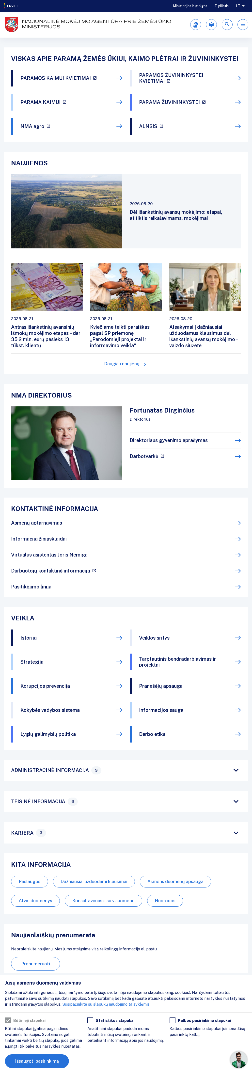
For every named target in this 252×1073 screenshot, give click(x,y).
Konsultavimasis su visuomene (103, 900)
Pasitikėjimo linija (31, 587)
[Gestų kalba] (195, 24)
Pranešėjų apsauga (161, 686)
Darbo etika (152, 734)
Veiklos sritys (154, 638)
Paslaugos (29, 881)
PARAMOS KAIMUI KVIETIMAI (55, 78)
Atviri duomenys (35, 900)
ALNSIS (148, 126)
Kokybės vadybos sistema (50, 710)
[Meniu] (242, 24)
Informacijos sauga (161, 710)
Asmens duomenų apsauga (175, 881)
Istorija (28, 638)
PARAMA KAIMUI (40, 102)
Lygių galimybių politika (48, 734)
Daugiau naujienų (122, 363)
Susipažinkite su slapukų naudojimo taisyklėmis (106, 1004)
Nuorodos (165, 900)
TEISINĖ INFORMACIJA (42, 801)
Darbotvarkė (144, 456)
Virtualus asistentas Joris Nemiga (49, 555)
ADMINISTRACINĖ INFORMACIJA (54, 770)
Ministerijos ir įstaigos (190, 6)
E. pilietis (222, 6)
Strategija (32, 662)
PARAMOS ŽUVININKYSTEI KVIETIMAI (171, 78)
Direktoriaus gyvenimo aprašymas (169, 440)
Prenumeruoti (35, 963)
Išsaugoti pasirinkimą (37, 1061)
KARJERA (26, 833)
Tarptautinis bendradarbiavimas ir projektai (177, 662)
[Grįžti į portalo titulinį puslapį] (11, 6)
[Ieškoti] (227, 24)
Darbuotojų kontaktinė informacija (50, 571)
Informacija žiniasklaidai (39, 539)
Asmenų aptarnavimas (36, 523)
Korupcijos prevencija (45, 686)
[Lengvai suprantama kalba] (211, 24)
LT (238, 6)
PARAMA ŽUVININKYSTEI (169, 102)
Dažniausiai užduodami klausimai (94, 881)
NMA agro (32, 126)
